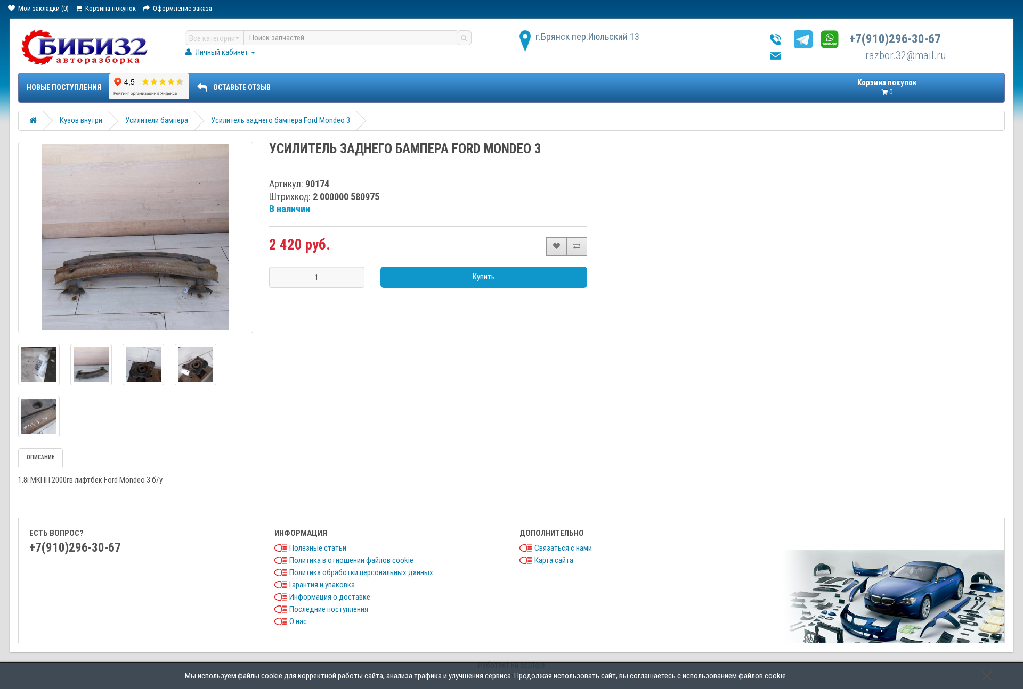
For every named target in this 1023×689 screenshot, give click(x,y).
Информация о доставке (329, 597)
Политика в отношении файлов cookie (351, 560)
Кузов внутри (81, 120)
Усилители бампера (156, 120)
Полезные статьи (317, 548)
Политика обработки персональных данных (361, 572)
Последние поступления (328, 609)
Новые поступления (64, 87)
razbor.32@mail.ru (905, 55)
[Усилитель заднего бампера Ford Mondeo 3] (135, 237)
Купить (484, 276)
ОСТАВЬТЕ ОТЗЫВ (242, 87)
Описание (40, 457)
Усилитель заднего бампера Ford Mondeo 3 (280, 120)
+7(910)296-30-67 (895, 39)
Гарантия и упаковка (322, 585)
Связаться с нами (563, 548)
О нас (298, 621)
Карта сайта (553, 560)
